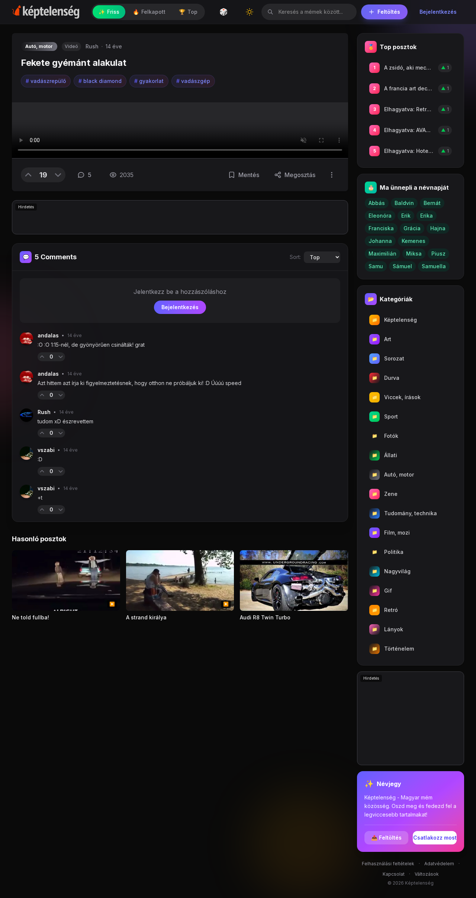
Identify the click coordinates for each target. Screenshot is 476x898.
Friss (109, 12)
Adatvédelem (439, 863)
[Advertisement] (180, 217)
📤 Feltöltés (386, 837)
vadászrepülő (46, 81)
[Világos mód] (249, 11)
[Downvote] (58, 174)
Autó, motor (39, 46)
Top (188, 12)
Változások (427, 874)
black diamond (100, 81)
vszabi (46, 450)
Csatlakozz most (435, 837)
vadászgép (193, 81)
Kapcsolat (394, 874)
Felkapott (149, 12)
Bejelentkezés (438, 12)
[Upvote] (28, 174)
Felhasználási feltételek (388, 863)
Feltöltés (388, 12)
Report (77, 356)
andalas (48, 335)
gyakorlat (149, 81)
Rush (92, 46)
